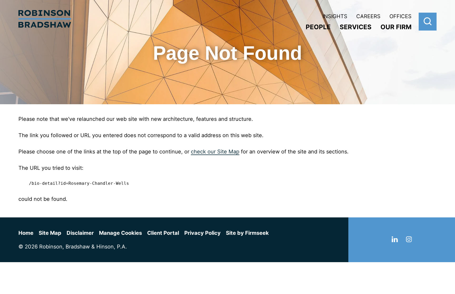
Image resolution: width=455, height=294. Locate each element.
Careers (368, 16)
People (318, 27)
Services (356, 27)
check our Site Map (215, 151)
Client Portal (163, 233)
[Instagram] (409, 240)
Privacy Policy (202, 233)
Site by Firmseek (247, 233)
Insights (335, 16)
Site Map (50, 233)
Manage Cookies (120, 233)
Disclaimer (80, 233)
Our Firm (396, 27)
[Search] (428, 22)
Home (25, 233)
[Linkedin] (395, 240)
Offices (400, 16)
